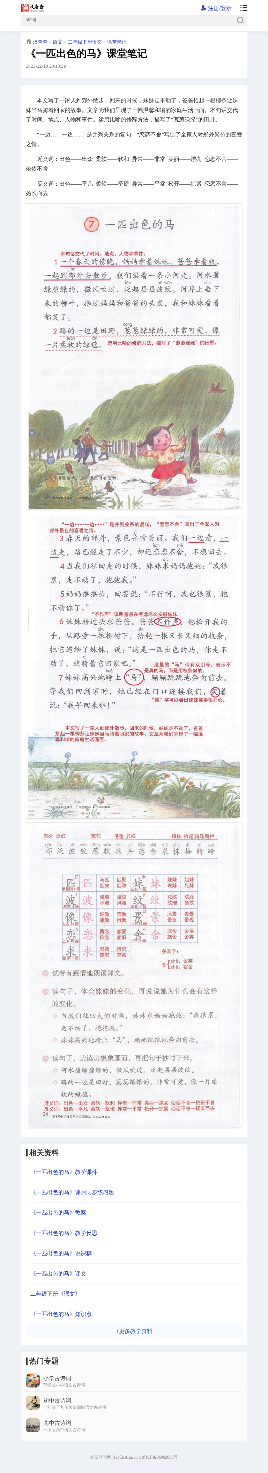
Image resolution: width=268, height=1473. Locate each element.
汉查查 (40, 42)
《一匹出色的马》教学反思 (63, 1233)
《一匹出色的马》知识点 (61, 1314)
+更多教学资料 (134, 1331)
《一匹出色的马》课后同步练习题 (72, 1192)
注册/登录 (219, 8)
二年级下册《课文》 (55, 1294)
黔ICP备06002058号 (160, 1457)
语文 (57, 42)
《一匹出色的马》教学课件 (63, 1172)
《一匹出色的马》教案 (58, 1212)
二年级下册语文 (85, 42)
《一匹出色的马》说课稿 (61, 1253)
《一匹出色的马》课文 (58, 1274)
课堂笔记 (117, 42)
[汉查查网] (241, 9)
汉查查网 (103, 1457)
